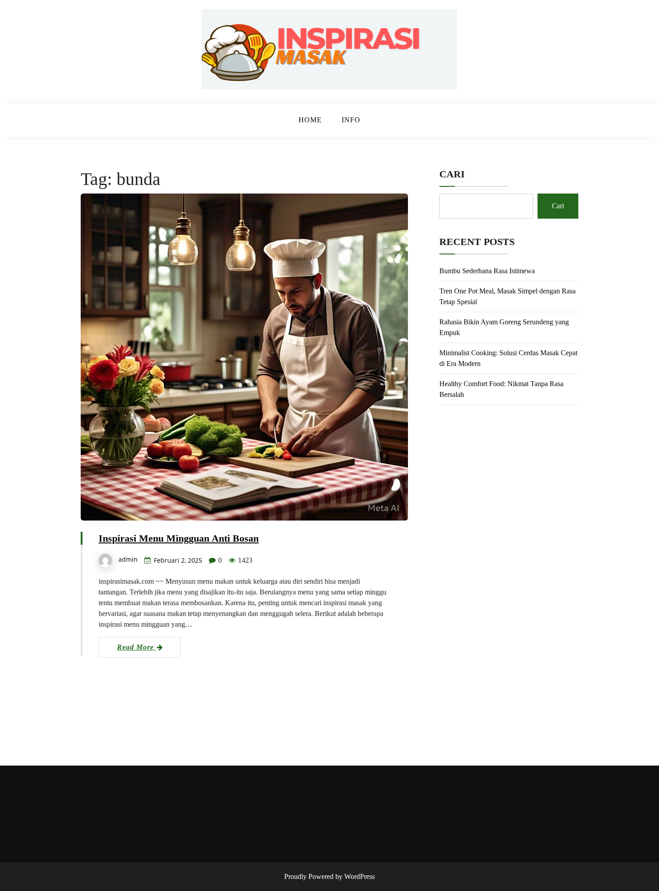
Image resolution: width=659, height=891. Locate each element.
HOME (310, 120)
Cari (452, 174)
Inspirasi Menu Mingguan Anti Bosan (179, 538)
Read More (136, 647)
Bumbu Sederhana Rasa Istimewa (487, 271)
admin (128, 559)
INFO (351, 120)
